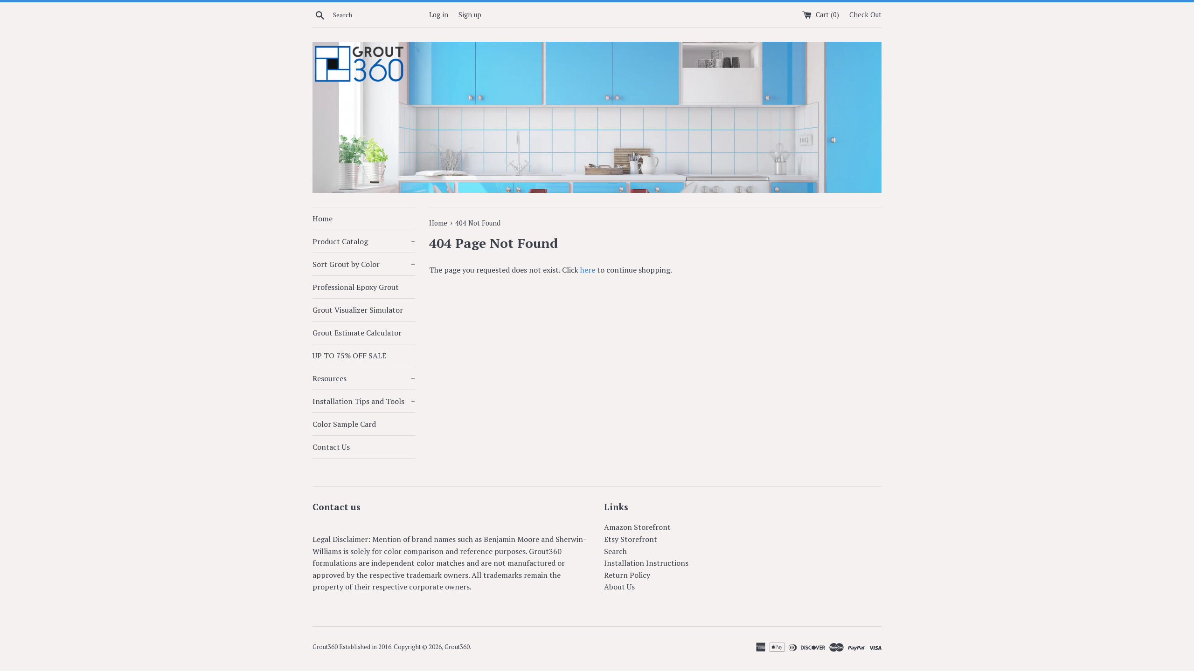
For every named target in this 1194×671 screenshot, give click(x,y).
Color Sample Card (344, 424)
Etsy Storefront (630, 539)
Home (322, 218)
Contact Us (331, 447)
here (587, 270)
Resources (363, 378)
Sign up (469, 14)
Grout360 (457, 647)
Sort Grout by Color (363, 264)
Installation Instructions (646, 563)
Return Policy (627, 575)
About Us (619, 587)
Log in (438, 14)
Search (615, 551)
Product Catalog (363, 241)
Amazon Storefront (637, 527)
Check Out (865, 14)
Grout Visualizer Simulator (357, 310)
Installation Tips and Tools (363, 401)
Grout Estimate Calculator (357, 333)
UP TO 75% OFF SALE (349, 355)
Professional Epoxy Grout (355, 287)
